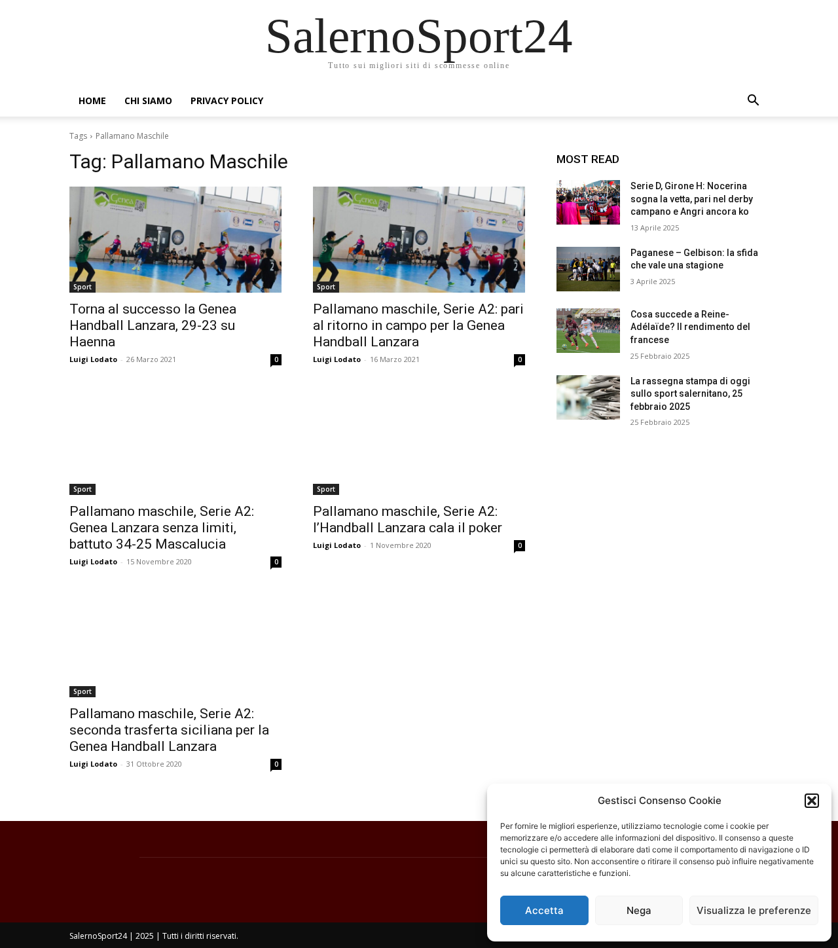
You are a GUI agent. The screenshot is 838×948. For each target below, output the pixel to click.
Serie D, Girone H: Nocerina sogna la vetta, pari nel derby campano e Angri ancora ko (691, 199)
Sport (82, 286)
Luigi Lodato (93, 359)
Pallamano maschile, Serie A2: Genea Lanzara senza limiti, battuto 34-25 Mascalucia (161, 527)
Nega (639, 910)
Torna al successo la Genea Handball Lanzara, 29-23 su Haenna (152, 325)
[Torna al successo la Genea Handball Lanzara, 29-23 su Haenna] (175, 240)
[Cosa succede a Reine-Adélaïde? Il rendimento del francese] (588, 330)
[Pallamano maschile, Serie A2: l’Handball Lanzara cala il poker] (419, 442)
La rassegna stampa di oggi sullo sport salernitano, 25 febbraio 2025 (690, 394)
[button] (811, 800)
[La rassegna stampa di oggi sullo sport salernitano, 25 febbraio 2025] (588, 397)
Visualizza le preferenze (754, 910)
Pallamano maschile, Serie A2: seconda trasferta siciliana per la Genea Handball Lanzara (169, 730)
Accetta (544, 910)
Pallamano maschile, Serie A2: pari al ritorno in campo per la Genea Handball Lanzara (418, 325)
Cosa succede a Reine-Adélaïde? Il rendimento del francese (690, 327)
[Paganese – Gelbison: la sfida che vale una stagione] (588, 269)
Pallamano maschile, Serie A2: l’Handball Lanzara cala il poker (407, 519)
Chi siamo (148, 100)
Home (92, 100)
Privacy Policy (227, 100)
